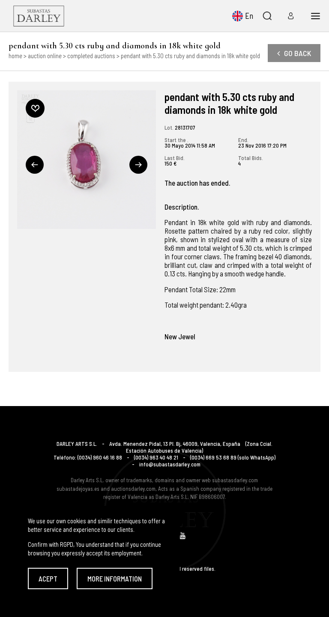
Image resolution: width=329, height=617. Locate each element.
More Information (114, 578)
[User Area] (288, 15)
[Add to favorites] (35, 108)
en (249, 16)
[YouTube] (182, 535)
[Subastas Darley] (39, 15)
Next (138, 165)
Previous (35, 165)
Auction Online (45, 55)
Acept (48, 578)
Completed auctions (91, 55)
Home (15, 55)
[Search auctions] (267, 15)
